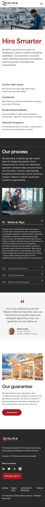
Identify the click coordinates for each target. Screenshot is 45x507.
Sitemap (40, 488)
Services (5, 488)
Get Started (12, 412)
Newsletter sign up (12, 476)
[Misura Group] (10, 3)
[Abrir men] (41, 4)
